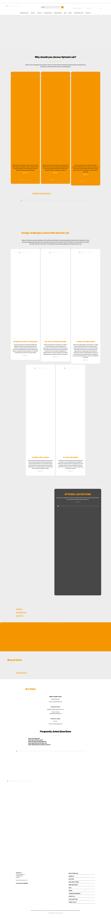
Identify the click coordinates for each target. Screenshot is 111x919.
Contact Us (88, 12)
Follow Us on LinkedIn (22, 883)
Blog (65, 12)
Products (33, 12)
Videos (70, 12)
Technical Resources (78, 12)
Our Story (39, 12)
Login (101, 8)
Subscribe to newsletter (77, 8)
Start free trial (89, 8)
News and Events (58, 12)
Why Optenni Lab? (24, 12)
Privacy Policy (73, 902)
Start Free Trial (73, 899)
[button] (55, 738)
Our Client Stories (48, 12)
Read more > (25, 172)
